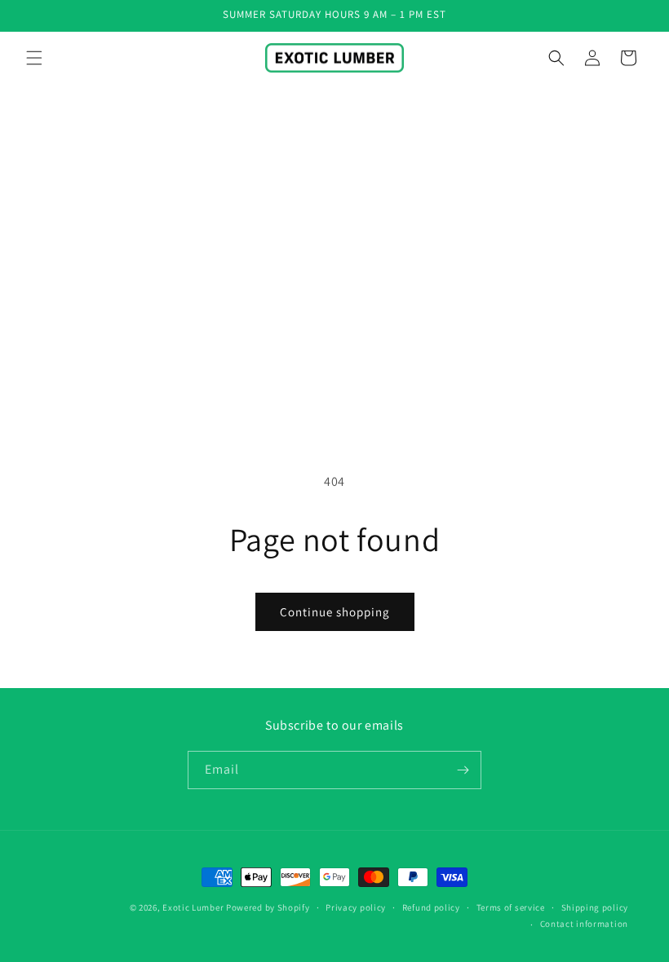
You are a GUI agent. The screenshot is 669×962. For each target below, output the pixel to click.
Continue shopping (335, 612)
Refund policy (431, 907)
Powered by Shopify (268, 907)
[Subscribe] (463, 770)
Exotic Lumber (193, 907)
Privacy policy (356, 907)
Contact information (584, 923)
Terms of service (510, 907)
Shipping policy (595, 907)
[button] (34, 58)
